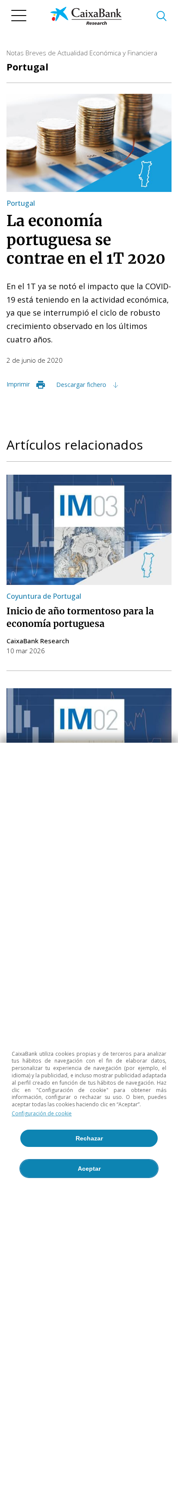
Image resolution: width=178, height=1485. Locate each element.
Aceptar (89, 1168)
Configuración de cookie (42, 1113)
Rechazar (89, 1138)
